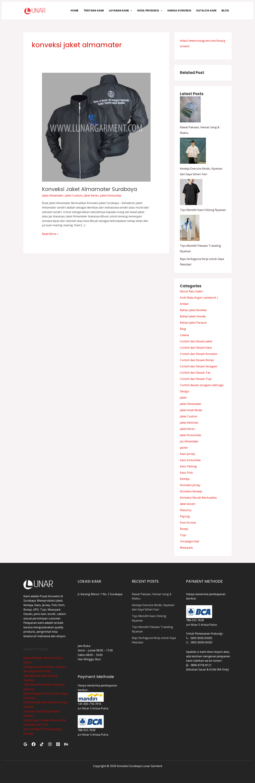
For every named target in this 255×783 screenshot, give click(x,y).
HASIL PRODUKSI (148, 10)
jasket (184, 447)
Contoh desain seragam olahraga (201, 385)
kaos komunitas (190, 460)
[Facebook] (34, 744)
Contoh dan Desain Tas (195, 372)
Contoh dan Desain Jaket (196, 341)
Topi (183, 535)
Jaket (183, 397)
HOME (74, 10)
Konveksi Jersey (190, 485)
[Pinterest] (58, 744)
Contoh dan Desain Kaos (196, 347)
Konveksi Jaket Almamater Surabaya (89, 189)
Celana (184, 335)
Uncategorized (189, 541)
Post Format (188, 522)
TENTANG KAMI (94, 10)
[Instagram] (50, 744)
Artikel (184, 304)
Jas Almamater (189, 441)
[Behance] (66, 744)
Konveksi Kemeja (191, 491)
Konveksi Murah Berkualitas (198, 497)
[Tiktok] (42, 744)
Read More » (50, 234)
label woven (187, 504)
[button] (130, 10)
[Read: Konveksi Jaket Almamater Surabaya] (96, 127)
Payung (185, 516)
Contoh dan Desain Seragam (198, 366)
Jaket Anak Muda (191, 410)
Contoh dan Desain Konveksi (198, 354)
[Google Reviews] (25, 744)
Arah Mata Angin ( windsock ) (199, 297)
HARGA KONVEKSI (179, 10)
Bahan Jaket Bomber (193, 310)
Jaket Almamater (52, 195)
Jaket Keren (91, 195)
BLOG (225, 10)
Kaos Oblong (188, 466)
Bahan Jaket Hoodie (193, 316)
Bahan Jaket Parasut (193, 322)
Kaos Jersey (187, 454)
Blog (183, 329)
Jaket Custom (73, 195)
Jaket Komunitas (110, 195)
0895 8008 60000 (200, 638)
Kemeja (184, 479)
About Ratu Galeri (191, 291)
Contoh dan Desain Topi (196, 379)
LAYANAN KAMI (119, 10)
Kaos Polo (186, 472)
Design (184, 391)
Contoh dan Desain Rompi (197, 360)
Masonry (186, 510)
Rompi (184, 529)
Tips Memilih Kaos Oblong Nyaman (203, 210)
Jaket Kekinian (189, 422)
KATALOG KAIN (206, 10)
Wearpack (186, 547)
